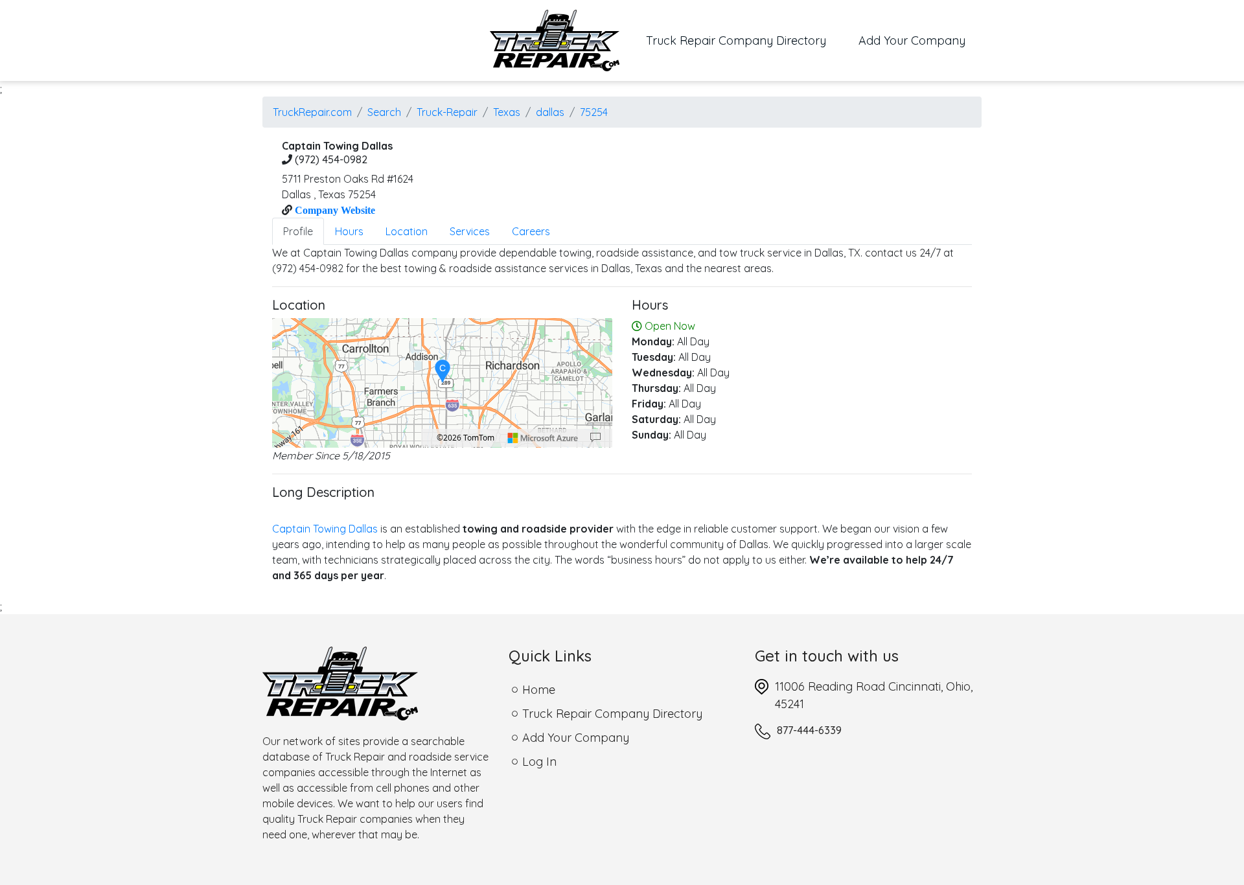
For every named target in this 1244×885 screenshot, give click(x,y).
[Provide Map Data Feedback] (595, 437)
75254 (594, 112)
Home (538, 689)
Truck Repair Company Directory (744, 40)
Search (384, 112)
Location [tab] (407, 231)
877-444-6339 (809, 730)
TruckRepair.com (312, 112)
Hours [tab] (349, 231)
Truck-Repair (447, 112)
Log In (539, 761)
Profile (298, 231)
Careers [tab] (531, 231)
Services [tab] (470, 231)
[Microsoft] (543, 438)
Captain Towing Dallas (325, 528)
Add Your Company (911, 40)
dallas (550, 112)
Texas (506, 112)
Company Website (333, 210)
